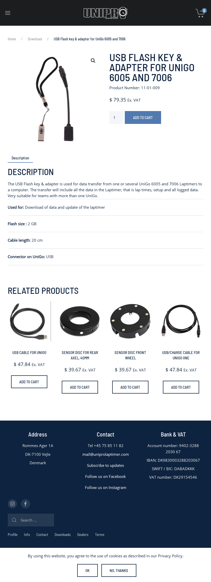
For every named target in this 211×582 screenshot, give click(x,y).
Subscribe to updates (105, 465)
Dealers (83, 534)
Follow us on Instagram (105, 487)
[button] (93, 60)
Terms (99, 534)
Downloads (63, 534)
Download (35, 39)
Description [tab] (20, 158)
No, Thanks (119, 570)
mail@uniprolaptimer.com (105, 454)
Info (27, 534)
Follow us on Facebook (105, 476)
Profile (12, 534)
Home (12, 39)
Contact (42, 534)
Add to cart (143, 117)
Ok (87, 570)
